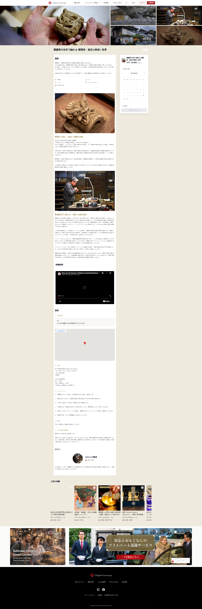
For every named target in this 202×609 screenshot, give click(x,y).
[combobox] (127, 3)
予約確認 (105, 2)
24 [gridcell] (127, 95)
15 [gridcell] (143, 89)
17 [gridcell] (127, 92)
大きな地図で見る (61, 330)
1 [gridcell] (143, 83)
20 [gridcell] (137, 92)
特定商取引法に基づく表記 (111, 595)
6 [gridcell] (137, 86)
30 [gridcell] (124, 98)
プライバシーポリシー (89, 595)
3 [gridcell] (127, 86)
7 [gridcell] (140, 86)
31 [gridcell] (127, 98)
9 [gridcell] (124, 89)
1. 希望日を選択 (126, 69)
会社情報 (124, 582)
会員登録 (151, 2)
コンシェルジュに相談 (91, 2)
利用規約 (100, 595)
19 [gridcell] (134, 92)
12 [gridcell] (134, 89)
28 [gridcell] (140, 95)
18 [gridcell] (131, 92)
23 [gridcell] (124, 95)
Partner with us (117, 2)
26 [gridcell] (134, 95)
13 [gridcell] (137, 89)
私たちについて (79, 582)
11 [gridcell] (131, 89)
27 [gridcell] (137, 95)
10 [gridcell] (127, 89)
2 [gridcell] (124, 86)
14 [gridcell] (140, 89)
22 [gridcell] (143, 92)
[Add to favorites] (70, 487)
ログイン (142, 2)
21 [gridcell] (140, 92)
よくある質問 (101, 582)
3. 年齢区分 (125, 106)
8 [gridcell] (143, 86)
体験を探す (77, 2)
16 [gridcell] (124, 92)
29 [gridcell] (143, 95)
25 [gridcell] (131, 95)
